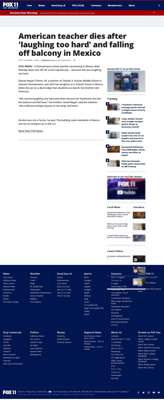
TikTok (6, 342)
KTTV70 (114, 325)
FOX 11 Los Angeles (25, 60)
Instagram (7, 339)
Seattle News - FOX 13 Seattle (93, 348)
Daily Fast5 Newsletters (13, 364)
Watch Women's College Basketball (148, 360)
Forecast (33, 277)
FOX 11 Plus (116, 369)
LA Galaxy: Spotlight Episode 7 (118, 257)
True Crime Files (118, 289)
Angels (87, 292)
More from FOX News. (30, 130)
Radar (32, 283)
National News (9, 286)
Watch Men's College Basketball (146, 355)
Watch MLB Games (146, 344)
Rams (86, 277)
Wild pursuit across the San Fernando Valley (118, 280)
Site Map (114, 378)
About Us (116, 332)
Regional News (92, 332)
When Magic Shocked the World (121, 302)
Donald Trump (36, 342)
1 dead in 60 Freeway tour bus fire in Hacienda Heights (118, 236)
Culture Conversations (120, 319)
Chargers (87, 280)
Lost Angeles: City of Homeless (119, 293)
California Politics (37, 336)
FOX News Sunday (10, 302)
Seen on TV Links (64, 289)
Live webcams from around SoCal (149, 290)
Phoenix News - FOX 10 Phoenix (94, 342)
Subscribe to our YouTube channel (124, 176)
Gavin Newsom (36, 348)
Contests (115, 336)
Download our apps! (11, 357)
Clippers (87, 286)
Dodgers (87, 289)
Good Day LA (64, 273)
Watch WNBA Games (147, 364)
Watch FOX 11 (146, 273)
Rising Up (115, 312)
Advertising (115, 351)
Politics (6, 299)
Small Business (63, 339)
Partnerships (116, 375)
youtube (154, 392)
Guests (60, 277)
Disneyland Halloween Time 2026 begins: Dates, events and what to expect (118, 214)
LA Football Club (91, 305)
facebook (138, 392)
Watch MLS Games (146, 367)
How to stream (9, 354)
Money (61, 332)
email (159, 392)
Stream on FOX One (149, 332)
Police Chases (9, 283)
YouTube (7, 345)
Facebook (7, 336)
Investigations (117, 316)
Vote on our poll (63, 292)
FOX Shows (116, 345)
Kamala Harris (36, 351)
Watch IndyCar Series (147, 350)
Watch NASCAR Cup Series (149, 347)
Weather (35, 273)
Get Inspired (116, 309)
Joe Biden (34, 345)
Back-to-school (63, 286)
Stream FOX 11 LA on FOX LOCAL (123, 69)
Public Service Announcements (118, 361)
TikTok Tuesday (63, 296)
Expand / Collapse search (159, 5)
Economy (61, 336)
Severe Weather (36, 296)
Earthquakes (35, 289)
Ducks (86, 302)
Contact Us (115, 372)
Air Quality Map (36, 286)
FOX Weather (35, 302)
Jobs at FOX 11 (117, 348)
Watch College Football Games (147, 340)
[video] (139, 258)
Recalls (6, 296)
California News (9, 280)
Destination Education (120, 306)
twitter (143, 392)
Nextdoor (7, 348)
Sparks (87, 314)
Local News (113, 207)
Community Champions (121, 298)
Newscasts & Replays (147, 282)
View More (138, 207)
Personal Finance (64, 342)
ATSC (113, 366)
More (132, 5)
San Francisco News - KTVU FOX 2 (93, 337)
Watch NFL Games (146, 336)
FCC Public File (117, 354)
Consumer (7, 292)
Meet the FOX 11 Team (121, 339)
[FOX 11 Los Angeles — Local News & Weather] (11, 5)
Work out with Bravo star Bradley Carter (117, 268)
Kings (86, 299)
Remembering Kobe (119, 322)
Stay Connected (12, 332)
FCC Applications (118, 357)
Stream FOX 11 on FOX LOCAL (147, 278)
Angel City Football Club (94, 308)
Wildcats (87, 296)
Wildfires (33, 299)
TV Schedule (116, 342)
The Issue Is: (35, 339)
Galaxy (87, 311)
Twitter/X (7, 351)
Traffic (32, 280)
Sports (88, 273)
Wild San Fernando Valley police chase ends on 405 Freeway (133, 164)
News (37, 60)
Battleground (35, 354)
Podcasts (7, 360)
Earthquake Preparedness (40, 292)
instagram (149, 392)
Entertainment (9, 289)
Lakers (87, 283)
